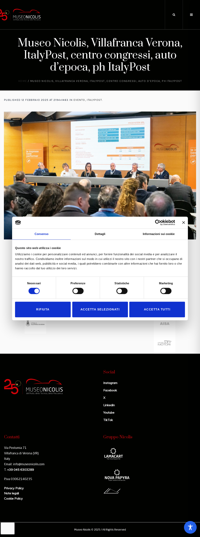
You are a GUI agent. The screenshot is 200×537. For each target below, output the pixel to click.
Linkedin (109, 405)
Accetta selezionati (100, 309)
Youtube (108, 412)
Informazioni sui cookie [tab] (159, 234)
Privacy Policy (14, 488)
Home (22, 81)
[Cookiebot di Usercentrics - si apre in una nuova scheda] (158, 222)
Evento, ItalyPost (87, 100)
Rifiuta (43, 309)
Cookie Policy (13, 498)
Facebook (110, 390)
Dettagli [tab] (100, 234)
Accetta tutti (157, 309)
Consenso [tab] (41, 234)
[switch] (78, 291)
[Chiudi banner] (183, 222)
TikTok (108, 420)
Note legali (11, 493)
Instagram (110, 383)
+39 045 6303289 (20, 469)
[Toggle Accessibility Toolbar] (190, 527)
